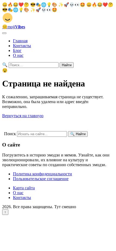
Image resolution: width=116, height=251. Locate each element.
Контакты (22, 45)
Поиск (10, 133)
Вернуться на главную (22, 115)
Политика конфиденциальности (42, 174)
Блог (17, 50)
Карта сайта (24, 188)
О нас (18, 55)
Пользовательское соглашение (41, 178)
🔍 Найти (78, 134)
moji (13, 27)
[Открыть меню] (4, 33)
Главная (20, 41)
